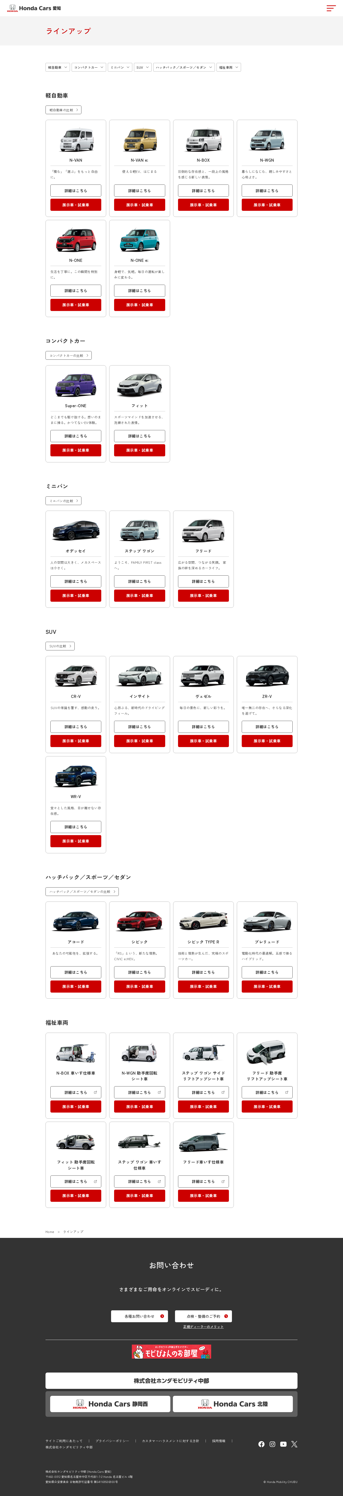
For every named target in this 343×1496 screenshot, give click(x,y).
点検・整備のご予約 (203, 1316)
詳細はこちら (76, 190)
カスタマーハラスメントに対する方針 (170, 1440)
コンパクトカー (86, 67)
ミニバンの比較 (61, 501)
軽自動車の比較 (61, 110)
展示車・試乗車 (75, 205)
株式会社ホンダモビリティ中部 (69, 1447)
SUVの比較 (57, 646)
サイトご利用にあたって (64, 1440)
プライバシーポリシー (112, 1440)
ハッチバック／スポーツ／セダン (181, 67)
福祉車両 (226, 67)
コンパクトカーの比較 (66, 355)
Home (50, 1231)
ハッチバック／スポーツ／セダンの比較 (79, 891)
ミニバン (117, 67)
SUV (139, 67)
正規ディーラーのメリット (203, 1326)
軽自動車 (55, 67)
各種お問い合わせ (139, 1316)
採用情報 (219, 1440)
